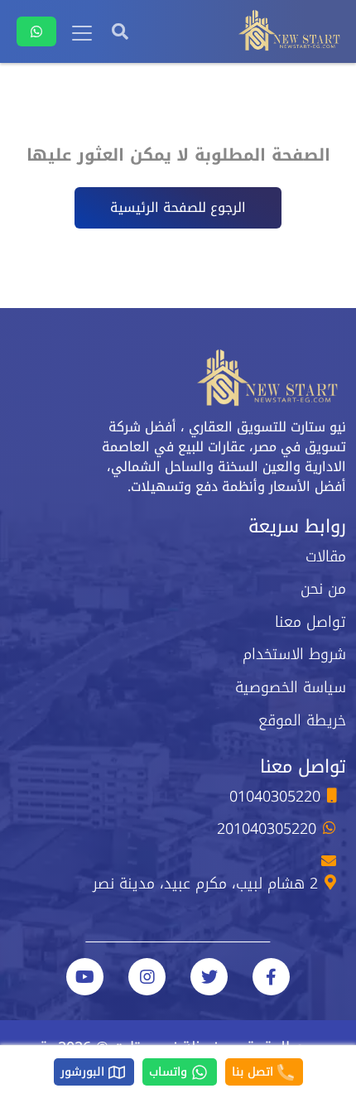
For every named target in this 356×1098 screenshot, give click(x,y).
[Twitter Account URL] (209, 976)
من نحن (323, 589)
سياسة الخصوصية (290, 687)
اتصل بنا (254, 1072)
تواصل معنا (310, 622)
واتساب (170, 1072)
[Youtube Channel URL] (84, 976)
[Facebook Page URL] (271, 976)
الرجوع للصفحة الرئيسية (178, 207)
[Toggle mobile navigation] (82, 33)
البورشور (84, 1072)
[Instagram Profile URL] (147, 976)
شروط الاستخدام (294, 654)
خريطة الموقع (302, 720)
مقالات (325, 556)
